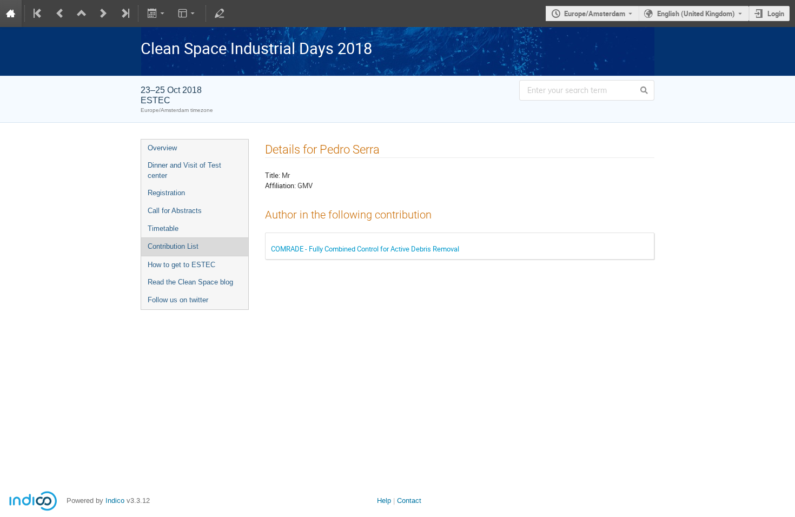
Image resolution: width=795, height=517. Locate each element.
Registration (166, 193)
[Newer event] (103, 13)
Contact (409, 500)
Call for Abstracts (175, 211)
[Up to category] (81, 13)
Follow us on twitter (178, 300)
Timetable (163, 228)
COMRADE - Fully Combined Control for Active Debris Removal (365, 249)
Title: (272, 175)
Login (775, 13)
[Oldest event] (38, 13)
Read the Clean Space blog (190, 282)
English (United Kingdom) (696, 13)
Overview (162, 148)
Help (384, 500)
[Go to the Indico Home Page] (11, 13)
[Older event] (60, 13)
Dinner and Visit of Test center (184, 170)
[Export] (156, 13)
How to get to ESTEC (181, 265)
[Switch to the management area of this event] (219, 13)
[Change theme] (187, 13)
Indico (114, 500)
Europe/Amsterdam (594, 13)
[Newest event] (124, 13)
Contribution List (173, 246)
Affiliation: (280, 185)
